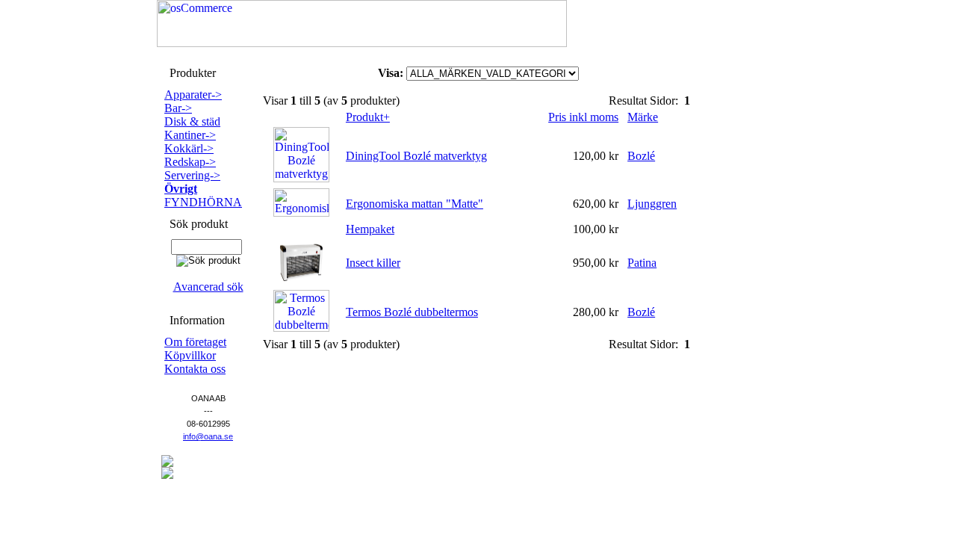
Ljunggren (652, 203)
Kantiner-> (190, 135)
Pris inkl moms (583, 117)
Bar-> (178, 108)
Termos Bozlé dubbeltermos (412, 312)
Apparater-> (193, 94)
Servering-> (192, 175)
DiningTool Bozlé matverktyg (416, 155)
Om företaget (195, 342)
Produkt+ (368, 117)
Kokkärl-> (189, 148)
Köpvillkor (190, 355)
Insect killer (373, 262)
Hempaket (370, 229)
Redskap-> (190, 161)
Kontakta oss (195, 368)
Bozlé (641, 155)
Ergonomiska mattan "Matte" (414, 203)
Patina (642, 262)
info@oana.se (208, 436)
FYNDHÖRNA (203, 202)
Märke (642, 117)
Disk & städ (192, 121)
